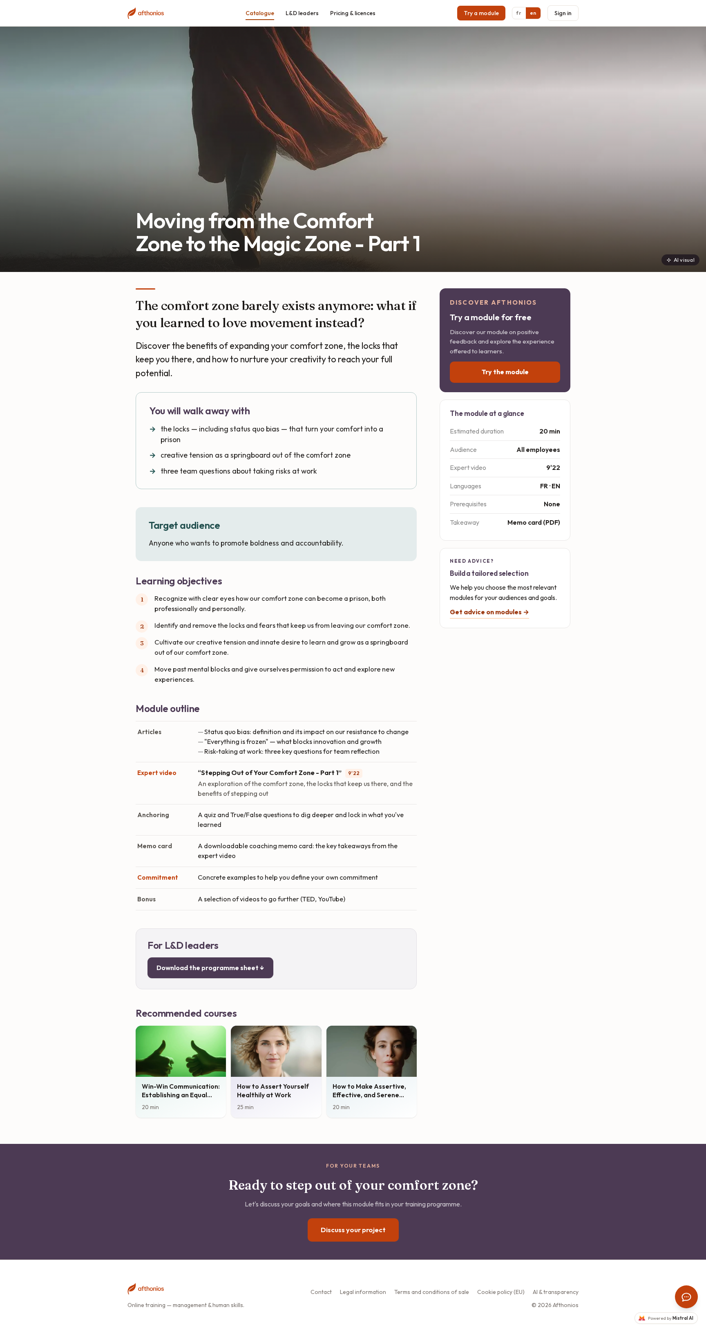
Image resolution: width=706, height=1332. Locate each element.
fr (518, 13)
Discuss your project (353, 1229)
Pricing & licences (352, 13)
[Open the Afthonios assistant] (686, 1296)
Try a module (481, 13)
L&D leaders (302, 13)
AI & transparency (556, 1292)
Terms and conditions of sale (431, 1292)
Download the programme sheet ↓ (210, 968)
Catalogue (260, 13)
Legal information (363, 1292)
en (533, 13)
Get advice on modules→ (489, 612)
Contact (321, 1292)
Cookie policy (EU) (501, 1292)
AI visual (684, 259)
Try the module (505, 372)
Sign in (563, 13)
